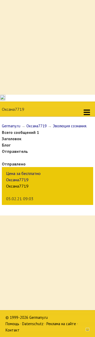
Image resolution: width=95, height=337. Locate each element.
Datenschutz (33, 323)
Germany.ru (11, 125)
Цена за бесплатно (23, 173)
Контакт (13, 330)
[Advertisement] (47, 47)
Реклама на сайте (61, 323)
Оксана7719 (36, 125)
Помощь (12, 323)
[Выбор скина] (85, 330)
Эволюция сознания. (70, 125)
